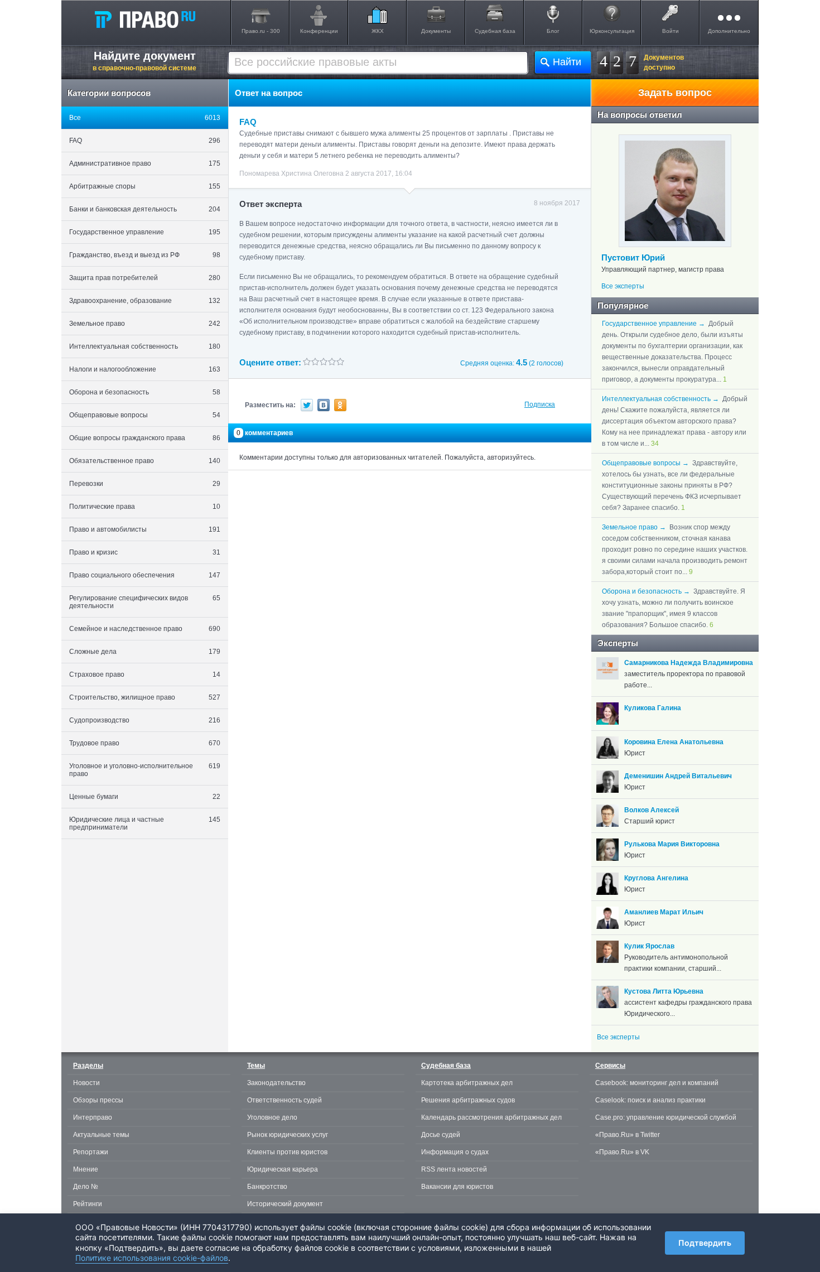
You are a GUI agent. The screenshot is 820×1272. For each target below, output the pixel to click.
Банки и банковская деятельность (144, 209)
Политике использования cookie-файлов (151, 1258)
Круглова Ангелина (656, 878)
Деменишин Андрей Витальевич (678, 776)
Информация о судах (455, 1152)
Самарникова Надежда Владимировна (688, 663)
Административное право (144, 163)
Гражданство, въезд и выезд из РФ (144, 255)
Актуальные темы (101, 1135)
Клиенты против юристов (287, 1152)
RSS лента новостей (454, 1169)
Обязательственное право (144, 461)
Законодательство (276, 1083)
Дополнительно (729, 31)
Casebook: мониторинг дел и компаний (656, 1083)
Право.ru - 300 (261, 31)
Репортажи (90, 1152)
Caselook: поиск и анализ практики (650, 1100)
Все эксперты (622, 286)
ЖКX (378, 31)
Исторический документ (285, 1204)
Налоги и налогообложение (144, 369)
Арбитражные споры (144, 186)
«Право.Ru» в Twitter (627, 1135)
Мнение (85, 1169)
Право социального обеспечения (144, 575)
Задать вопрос (675, 92)
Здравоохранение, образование (144, 301)
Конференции (319, 31)
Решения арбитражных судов (468, 1100)
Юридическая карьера (282, 1169)
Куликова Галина (652, 708)
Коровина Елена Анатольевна (673, 742)
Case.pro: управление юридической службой (665, 1117)
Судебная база (495, 31)
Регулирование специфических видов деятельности (144, 602)
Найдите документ (144, 61)
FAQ (144, 140)
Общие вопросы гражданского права (144, 438)
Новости (86, 1083)
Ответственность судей (284, 1100)
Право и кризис (144, 552)
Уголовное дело (272, 1117)
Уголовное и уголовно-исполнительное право (144, 770)
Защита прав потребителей (144, 278)
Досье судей (440, 1135)
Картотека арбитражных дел (467, 1083)
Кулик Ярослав (649, 946)
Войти (670, 31)
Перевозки (144, 484)
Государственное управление (144, 232)
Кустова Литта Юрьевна (663, 991)
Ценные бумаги (144, 797)
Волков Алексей (651, 810)
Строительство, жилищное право (144, 697)
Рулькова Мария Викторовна (672, 844)
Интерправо (92, 1117)
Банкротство (267, 1187)
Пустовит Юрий (633, 257)
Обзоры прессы (98, 1100)
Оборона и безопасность (144, 392)
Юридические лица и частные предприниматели (144, 823)
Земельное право (144, 323)
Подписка (539, 404)
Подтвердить (704, 1242)
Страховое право (144, 674)
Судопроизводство (144, 720)
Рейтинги (87, 1204)
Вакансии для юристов (457, 1187)
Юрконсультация (612, 31)
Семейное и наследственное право (144, 629)
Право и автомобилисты (144, 529)
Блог (553, 31)
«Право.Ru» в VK (622, 1152)
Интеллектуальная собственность (144, 346)
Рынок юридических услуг (287, 1135)
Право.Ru (144, 19)
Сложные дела (144, 652)
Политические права (144, 506)
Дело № (85, 1187)
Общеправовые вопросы (144, 415)
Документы (436, 31)
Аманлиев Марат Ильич (663, 912)
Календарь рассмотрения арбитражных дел (491, 1117)
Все (144, 118)
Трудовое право (144, 743)
